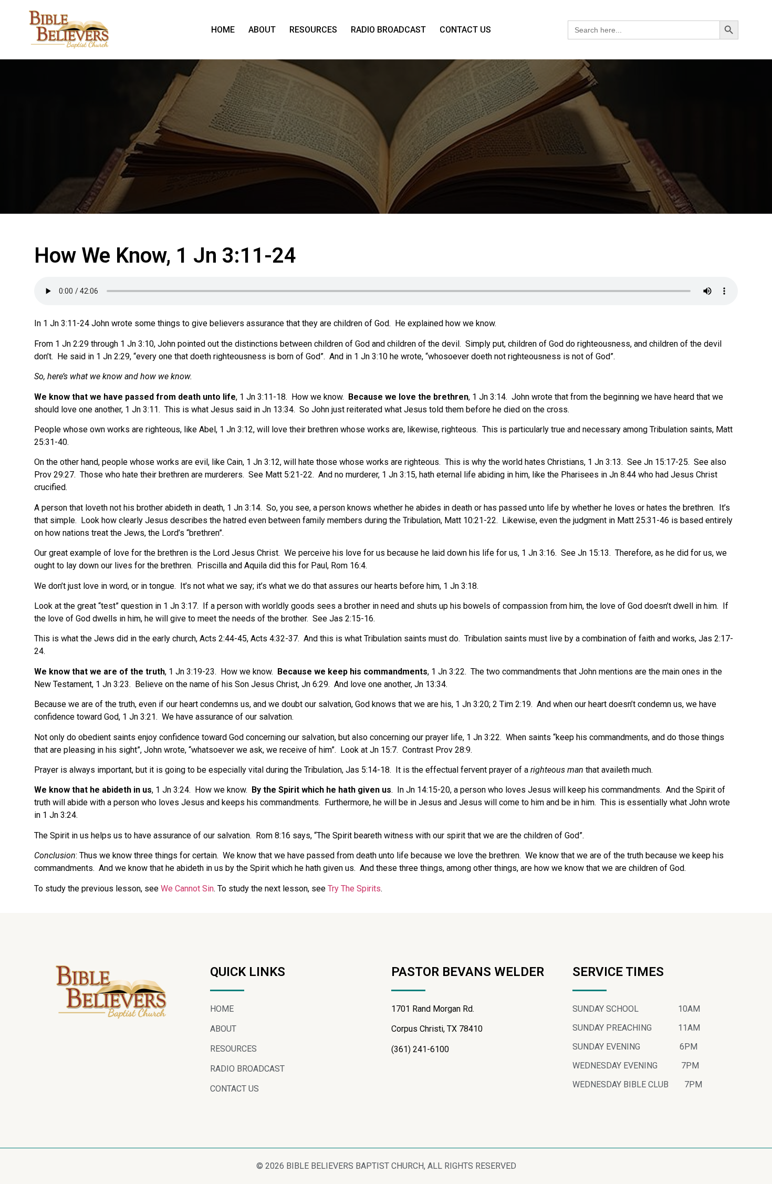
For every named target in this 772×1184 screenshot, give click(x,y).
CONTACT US (465, 30)
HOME (223, 30)
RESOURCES (313, 30)
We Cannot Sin (187, 889)
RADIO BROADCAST (388, 30)
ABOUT (262, 30)
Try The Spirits (354, 889)
